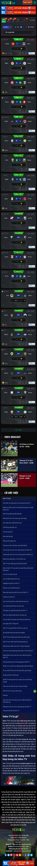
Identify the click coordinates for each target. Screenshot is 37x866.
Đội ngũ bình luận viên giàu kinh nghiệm (14, 633)
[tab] (4, 20)
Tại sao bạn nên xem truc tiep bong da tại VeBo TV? (17, 550)
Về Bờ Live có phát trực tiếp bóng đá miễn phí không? (18, 666)
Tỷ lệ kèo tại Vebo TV (9, 597)
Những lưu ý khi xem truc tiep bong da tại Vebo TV (17, 707)
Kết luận (5, 695)
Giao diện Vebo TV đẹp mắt (10, 623)
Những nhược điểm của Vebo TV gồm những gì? (16, 646)
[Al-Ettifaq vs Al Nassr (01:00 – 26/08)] (9, 448)
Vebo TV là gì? (7, 498)
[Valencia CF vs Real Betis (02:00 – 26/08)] (9, 465)
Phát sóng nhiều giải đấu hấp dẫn (12, 514)
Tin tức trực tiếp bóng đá (10, 574)
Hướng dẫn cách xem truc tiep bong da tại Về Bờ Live (18, 554)
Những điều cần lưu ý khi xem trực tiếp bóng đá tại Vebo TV (17, 656)
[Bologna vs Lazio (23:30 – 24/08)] (9, 480)
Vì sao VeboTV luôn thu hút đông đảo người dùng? (17, 670)
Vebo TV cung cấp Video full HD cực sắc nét (15, 628)
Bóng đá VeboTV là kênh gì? (11, 675)
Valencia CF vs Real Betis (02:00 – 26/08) (26, 462)
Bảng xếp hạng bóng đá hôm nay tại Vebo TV (15, 592)
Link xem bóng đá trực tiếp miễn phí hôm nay (15, 601)
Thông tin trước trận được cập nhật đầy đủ (15, 545)
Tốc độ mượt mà (8, 532)
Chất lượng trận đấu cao (10, 527)
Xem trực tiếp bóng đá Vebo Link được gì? (15, 615)
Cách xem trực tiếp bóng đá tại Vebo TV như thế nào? (18, 651)
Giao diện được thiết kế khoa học (12, 523)
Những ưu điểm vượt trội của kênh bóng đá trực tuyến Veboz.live (18, 509)
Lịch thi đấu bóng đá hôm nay (11, 579)
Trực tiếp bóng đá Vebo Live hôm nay (13, 606)
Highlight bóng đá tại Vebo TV (11, 583)
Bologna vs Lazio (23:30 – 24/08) (25, 477)
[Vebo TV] (8, 2)
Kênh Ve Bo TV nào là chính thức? (12, 691)
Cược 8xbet (27, 2)
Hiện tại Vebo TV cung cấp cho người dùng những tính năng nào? (18, 569)
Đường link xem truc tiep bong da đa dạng (15, 518)
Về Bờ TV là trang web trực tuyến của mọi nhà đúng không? (17, 681)
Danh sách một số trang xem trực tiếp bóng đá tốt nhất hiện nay (17, 701)
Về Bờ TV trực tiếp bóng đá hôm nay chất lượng (16, 637)
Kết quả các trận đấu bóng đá (11, 588)
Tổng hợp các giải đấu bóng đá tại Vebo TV (15, 610)
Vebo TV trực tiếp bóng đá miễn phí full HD (15, 563)
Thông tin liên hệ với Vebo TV (11, 711)
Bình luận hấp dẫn (8, 536)
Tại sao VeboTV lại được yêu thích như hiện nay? (16, 619)
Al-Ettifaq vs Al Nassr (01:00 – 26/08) (27, 445)
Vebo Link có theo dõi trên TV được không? (15, 686)
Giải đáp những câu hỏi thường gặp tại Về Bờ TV (16, 662)
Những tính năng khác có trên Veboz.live (14, 559)
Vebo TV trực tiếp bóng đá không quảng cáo (15, 642)
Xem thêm (18, 430)
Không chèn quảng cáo (9, 541)
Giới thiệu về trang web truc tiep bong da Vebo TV (17, 503)
